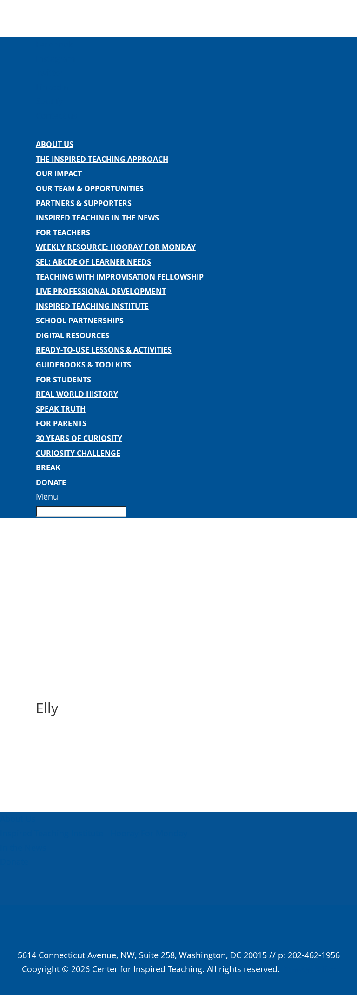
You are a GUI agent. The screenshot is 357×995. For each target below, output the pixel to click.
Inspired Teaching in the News (97, 218)
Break (48, 467)
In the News (23, 847)
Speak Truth (61, 409)
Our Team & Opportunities (90, 188)
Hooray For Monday (147, 833)
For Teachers (63, 232)
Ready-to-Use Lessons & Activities (104, 350)
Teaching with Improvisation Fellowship (120, 277)
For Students (63, 379)
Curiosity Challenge (78, 453)
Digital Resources (72, 335)
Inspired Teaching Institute (92, 306)
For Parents (61, 423)
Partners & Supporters (84, 203)
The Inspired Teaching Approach (102, 159)
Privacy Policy (309, 969)
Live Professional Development (101, 291)
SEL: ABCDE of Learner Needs (93, 262)
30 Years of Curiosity (79, 438)
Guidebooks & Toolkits (83, 365)
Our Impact (59, 173)
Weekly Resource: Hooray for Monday (116, 247)
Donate (51, 482)
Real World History (77, 394)
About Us (54, 144)
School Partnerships (80, 320)
